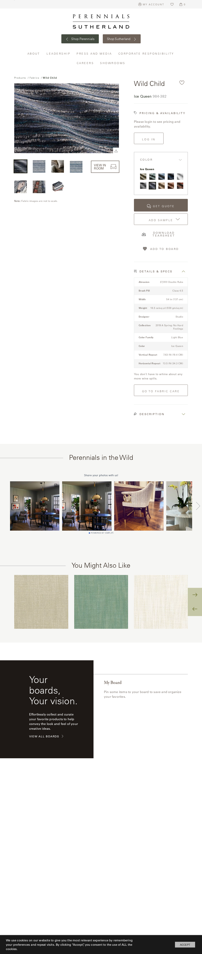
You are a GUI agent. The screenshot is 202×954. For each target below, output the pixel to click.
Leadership (59, 53)
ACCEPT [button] (185, 944)
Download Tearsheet (163, 234)
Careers (85, 63)
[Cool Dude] (171, 176)
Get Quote (164, 206)
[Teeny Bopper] (171, 186)
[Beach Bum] (161, 176)
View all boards (44, 736)
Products (20, 77)
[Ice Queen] (152, 186)
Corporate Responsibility (146, 53)
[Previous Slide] (195, 609)
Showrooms (112, 63)
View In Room (100, 166)
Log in (148, 139)
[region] (101, 602)
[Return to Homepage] (101, 21)
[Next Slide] (195, 595)
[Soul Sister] (143, 176)
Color (146, 159)
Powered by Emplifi (102, 533)
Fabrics (34, 77)
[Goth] (143, 186)
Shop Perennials (82, 39)
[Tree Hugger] (152, 176)
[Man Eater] (161, 186)
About (34, 53)
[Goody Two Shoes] (180, 176)
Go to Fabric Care (161, 391)
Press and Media (94, 53)
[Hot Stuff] (180, 186)
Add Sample (161, 220)
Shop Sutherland (119, 39)
